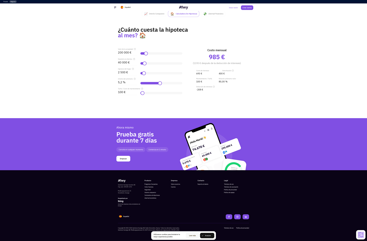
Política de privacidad (230, 190)
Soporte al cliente (203, 184)
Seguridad (148, 190)
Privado (5, 1)
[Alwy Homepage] (183, 7)
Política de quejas (229, 192)
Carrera (173, 187)
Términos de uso (229, 184)
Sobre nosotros (175, 184)
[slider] (146, 53)
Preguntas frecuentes (151, 184)
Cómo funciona (149, 187)
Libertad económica (150, 198)
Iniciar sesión (233, 8)
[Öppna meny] (115, 7)
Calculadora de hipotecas (152, 195)
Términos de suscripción (231, 187)
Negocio (13, 1)
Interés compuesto (150, 192)
